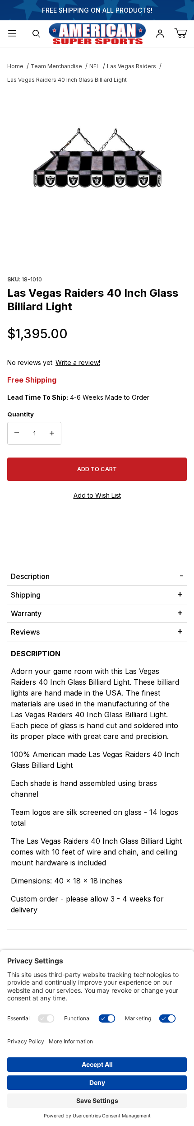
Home (15, 66)
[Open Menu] (12, 33)
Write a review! (77, 362)
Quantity (20, 414)
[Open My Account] (160, 33)
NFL (94, 66)
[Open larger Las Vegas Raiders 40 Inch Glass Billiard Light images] (97, 160)
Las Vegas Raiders (131, 66)
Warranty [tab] (26, 613)
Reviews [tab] (25, 631)
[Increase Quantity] (52, 433)
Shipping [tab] (26, 594)
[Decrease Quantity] (17, 433)
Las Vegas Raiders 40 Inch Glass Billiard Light (67, 79)
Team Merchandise (56, 66)
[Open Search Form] (36, 33)
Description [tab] (30, 576)
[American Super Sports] (97, 33)
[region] (97, 251)
